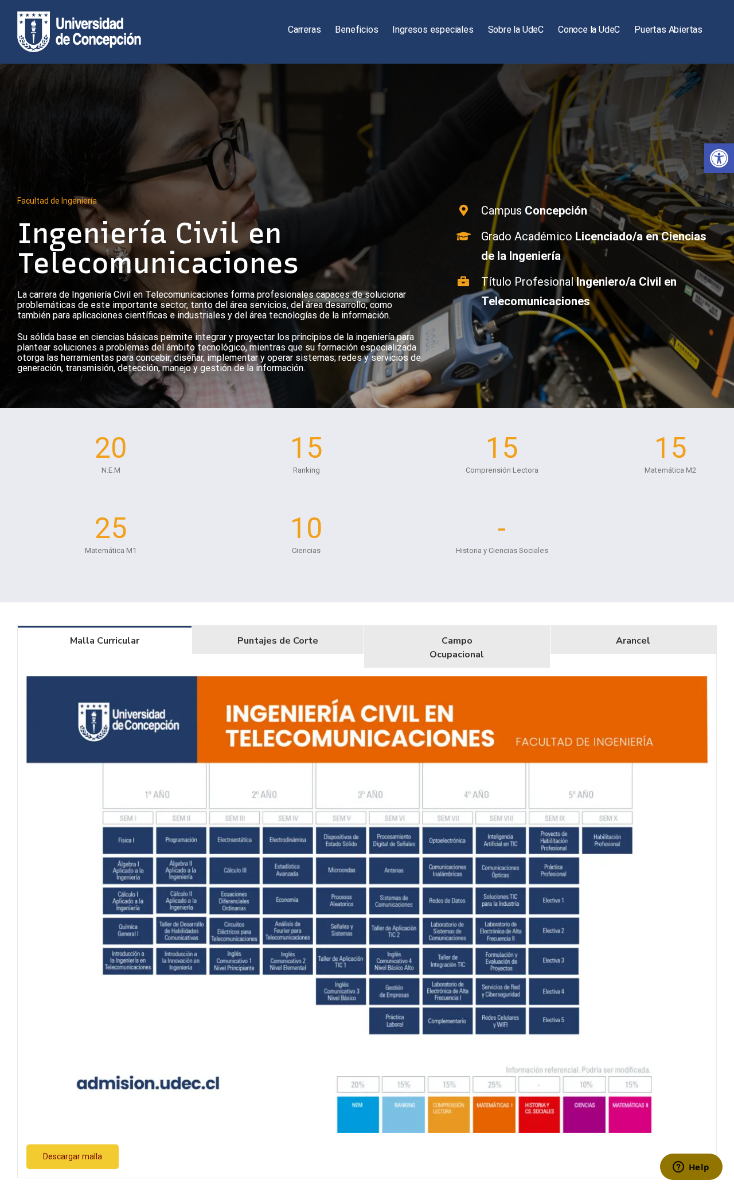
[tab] (105, 640)
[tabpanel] (367, 923)
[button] (719, 158)
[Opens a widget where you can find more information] (691, 1168)
